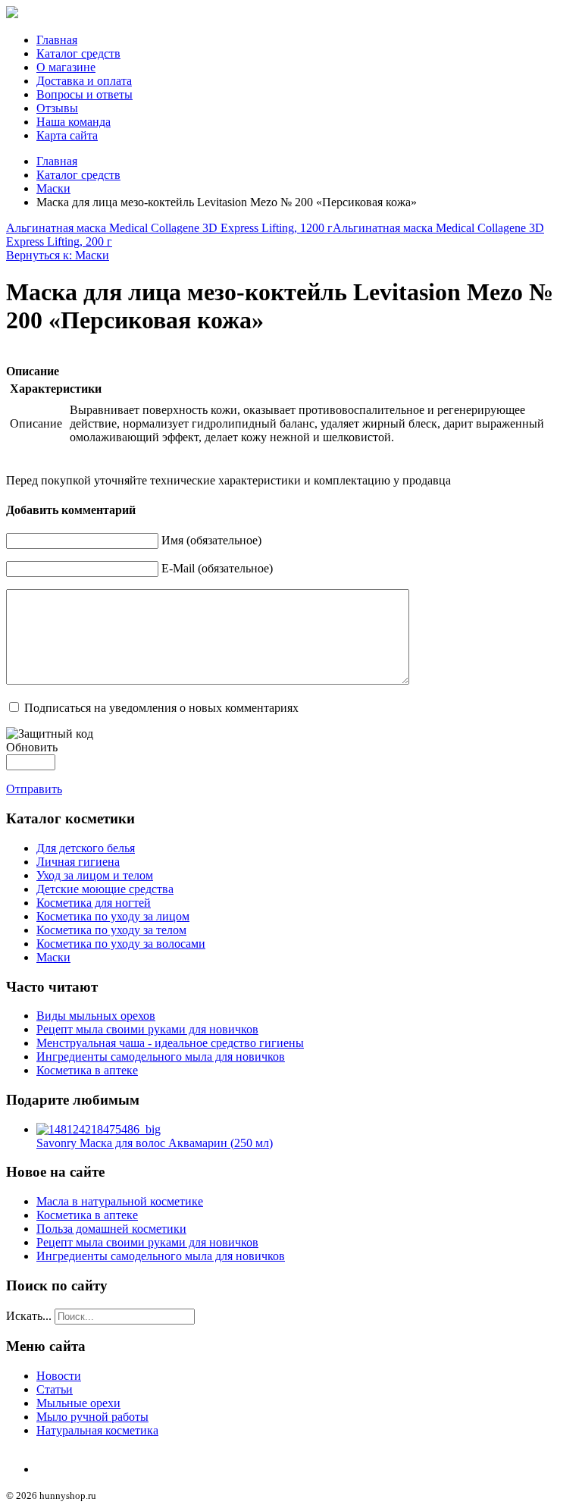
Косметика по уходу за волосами (120, 943)
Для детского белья (85, 848)
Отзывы (57, 108)
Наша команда (73, 121)
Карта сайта (67, 135)
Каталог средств (78, 53)
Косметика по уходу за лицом (112, 916)
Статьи (54, 1389)
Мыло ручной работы (92, 1416)
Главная (56, 39)
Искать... (29, 1315)
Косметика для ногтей (93, 902)
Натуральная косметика (97, 1430)
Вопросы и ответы (84, 94)
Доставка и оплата (84, 80)
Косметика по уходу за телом (111, 929)
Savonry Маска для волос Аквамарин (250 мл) (154, 1142)
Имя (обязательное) (211, 540)
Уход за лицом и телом (94, 875)
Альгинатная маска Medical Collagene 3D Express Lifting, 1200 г (169, 227)
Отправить (34, 788)
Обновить (32, 747)
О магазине (65, 67)
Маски (53, 188)
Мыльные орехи (78, 1403)
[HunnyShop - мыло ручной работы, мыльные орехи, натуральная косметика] (12, 14)
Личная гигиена (78, 861)
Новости (58, 1375)
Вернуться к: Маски (57, 255)
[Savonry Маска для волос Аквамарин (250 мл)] (98, 1129)
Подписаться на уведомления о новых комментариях (161, 707)
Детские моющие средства (105, 889)
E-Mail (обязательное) (217, 568)
